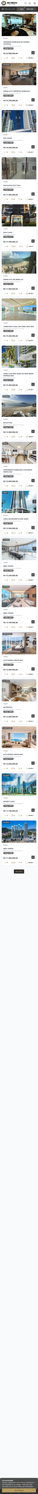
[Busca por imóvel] (26, 3)
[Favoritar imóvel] (33, 52)
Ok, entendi (19, 1490)
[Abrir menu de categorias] (35, 3)
